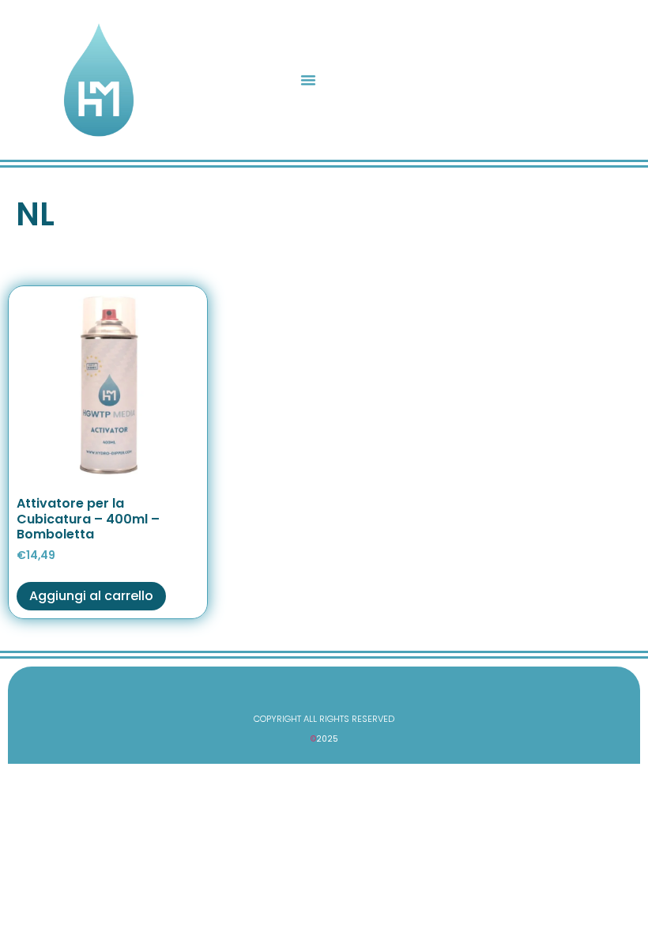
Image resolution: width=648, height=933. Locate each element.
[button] (308, 80)
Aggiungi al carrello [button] (91, 596)
